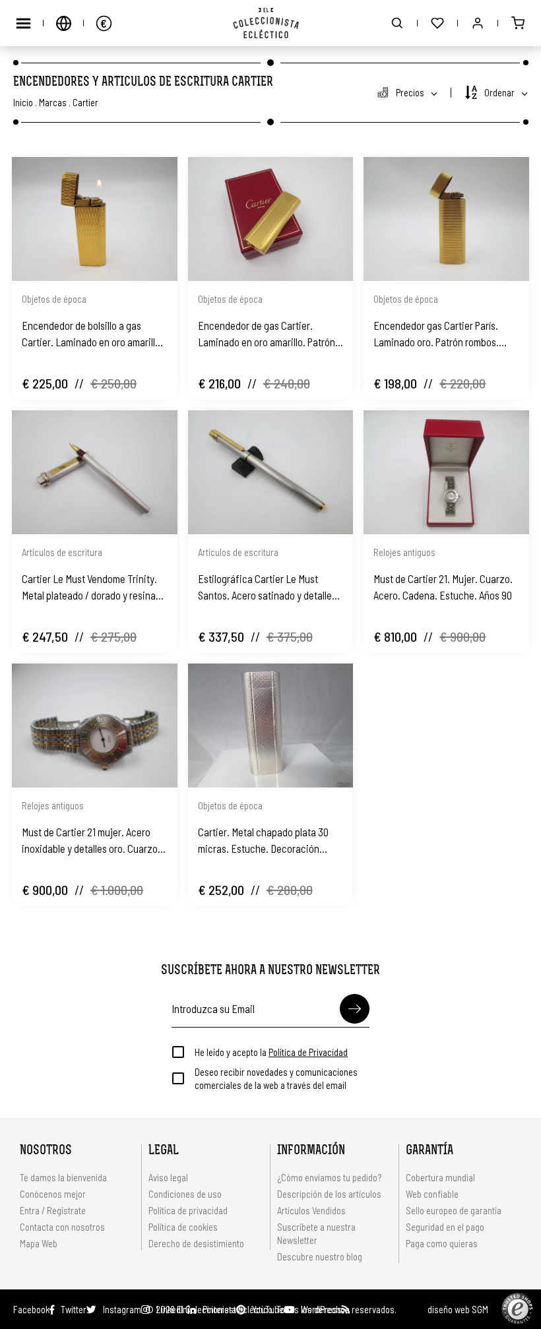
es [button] (63, 23)
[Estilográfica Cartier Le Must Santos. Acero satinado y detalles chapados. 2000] (271, 472)
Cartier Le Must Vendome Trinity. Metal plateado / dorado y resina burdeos (89, 587)
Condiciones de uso (185, 1194)
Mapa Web (38, 1243)
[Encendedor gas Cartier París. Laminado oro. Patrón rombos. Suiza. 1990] (446, 219)
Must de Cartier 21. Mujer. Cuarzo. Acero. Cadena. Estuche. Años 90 (443, 587)
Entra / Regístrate (53, 1210)
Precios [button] (410, 92)
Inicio (23, 102)
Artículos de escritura (62, 552)
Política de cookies (183, 1227)
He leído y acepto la (271, 1052)
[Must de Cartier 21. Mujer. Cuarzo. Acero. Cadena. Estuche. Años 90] (446, 472)
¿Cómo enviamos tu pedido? (329, 1177)
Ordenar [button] (499, 92)
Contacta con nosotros (62, 1227)
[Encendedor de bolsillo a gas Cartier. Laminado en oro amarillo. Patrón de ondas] (94, 219)
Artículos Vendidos (311, 1210)
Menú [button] (23, 23)
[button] (397, 23)
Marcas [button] (53, 102)
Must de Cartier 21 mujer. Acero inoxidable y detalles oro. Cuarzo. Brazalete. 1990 (91, 841)
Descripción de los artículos (329, 1194)
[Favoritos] (437, 23)
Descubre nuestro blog (319, 1256)
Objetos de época (54, 299)
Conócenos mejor (53, 1194)
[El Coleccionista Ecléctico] (271, 23)
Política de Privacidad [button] (308, 1052)
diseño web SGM (458, 1309)
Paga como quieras (442, 1243)
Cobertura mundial (440, 1177)
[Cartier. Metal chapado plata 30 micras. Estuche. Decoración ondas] (271, 726)
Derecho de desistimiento (196, 1243)
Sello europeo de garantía (453, 1210)
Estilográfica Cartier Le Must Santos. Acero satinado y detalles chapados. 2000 (267, 587)
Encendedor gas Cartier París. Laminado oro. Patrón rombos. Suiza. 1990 (436, 334)
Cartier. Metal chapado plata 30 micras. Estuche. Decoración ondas (263, 841)
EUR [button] (103, 23)
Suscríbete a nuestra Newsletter (316, 1233)
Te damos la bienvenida (63, 1177)
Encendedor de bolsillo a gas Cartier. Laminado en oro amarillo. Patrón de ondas (92, 334)
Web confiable (432, 1194)
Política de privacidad (188, 1210)
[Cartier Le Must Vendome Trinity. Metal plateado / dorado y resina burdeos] (94, 472)
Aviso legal (168, 1177)
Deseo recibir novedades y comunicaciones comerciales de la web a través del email (276, 1078)
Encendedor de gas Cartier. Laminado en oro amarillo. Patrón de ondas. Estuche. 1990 (266, 334)
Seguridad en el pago (445, 1227)
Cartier (85, 102)
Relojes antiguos (404, 552)
